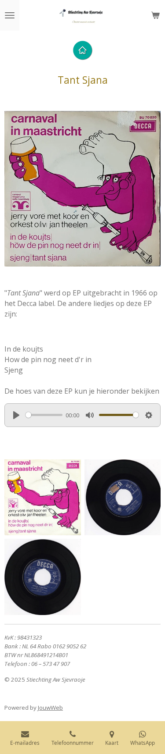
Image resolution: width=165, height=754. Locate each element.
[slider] (44, 415)
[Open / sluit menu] (9, 15)
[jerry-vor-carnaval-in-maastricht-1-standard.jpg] (123, 497)
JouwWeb (50, 707)
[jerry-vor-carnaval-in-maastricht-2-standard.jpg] (43, 577)
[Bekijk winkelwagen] (155, 15)
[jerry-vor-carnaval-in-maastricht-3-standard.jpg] (43, 497)
